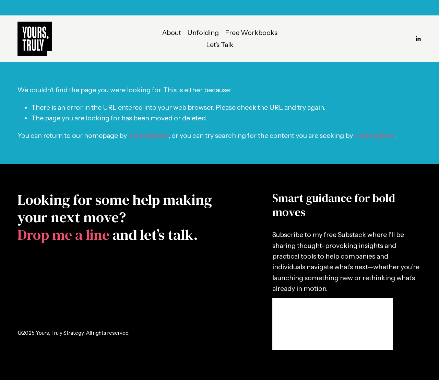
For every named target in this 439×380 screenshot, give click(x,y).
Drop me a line (63, 235)
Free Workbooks (251, 32)
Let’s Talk (220, 44)
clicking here (148, 135)
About (171, 32)
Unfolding (203, 32)
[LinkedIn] (418, 38)
